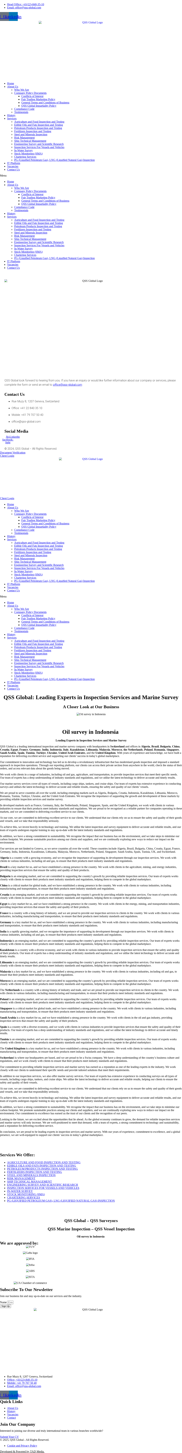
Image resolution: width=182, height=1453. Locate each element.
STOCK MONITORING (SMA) (26, 1194)
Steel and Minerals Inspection (30, 134)
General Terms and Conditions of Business (45, 102)
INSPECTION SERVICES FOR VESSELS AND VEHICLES (43, 1187)
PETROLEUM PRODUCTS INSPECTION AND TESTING (42, 1168)
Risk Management (24, 137)
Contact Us (13, 169)
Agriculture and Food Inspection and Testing (39, 121)
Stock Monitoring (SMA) (28, 153)
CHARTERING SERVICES (23, 1197)
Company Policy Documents (30, 92)
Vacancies (12, 166)
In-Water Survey (23, 150)
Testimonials (21, 112)
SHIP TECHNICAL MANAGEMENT (29, 1181)
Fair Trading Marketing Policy (38, 99)
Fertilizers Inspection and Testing (32, 131)
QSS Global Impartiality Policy (38, 105)
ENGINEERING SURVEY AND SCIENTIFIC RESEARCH (42, 1184)
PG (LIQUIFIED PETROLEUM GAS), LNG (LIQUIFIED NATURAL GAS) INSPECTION (61, 1200)
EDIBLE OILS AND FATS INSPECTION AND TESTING (41, 1165)
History (11, 115)
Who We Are (21, 89)
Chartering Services (25, 156)
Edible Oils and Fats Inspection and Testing (38, 124)
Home (10, 83)
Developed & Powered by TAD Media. (22, 1451)
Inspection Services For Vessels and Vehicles (39, 147)
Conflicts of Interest (32, 96)
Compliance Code (24, 108)
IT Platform (13, 163)
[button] (91, 175)
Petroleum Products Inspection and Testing (38, 128)
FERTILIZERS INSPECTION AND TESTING (34, 1171)
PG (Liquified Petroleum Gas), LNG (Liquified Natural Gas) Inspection (54, 159)
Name (3, 1302)
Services (12, 118)
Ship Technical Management (30, 140)
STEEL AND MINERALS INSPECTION (31, 1175)
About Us (12, 86)
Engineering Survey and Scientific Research (39, 144)
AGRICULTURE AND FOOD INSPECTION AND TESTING (44, 1162)
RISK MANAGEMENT (21, 1178)
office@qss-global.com (67, 385)
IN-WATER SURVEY (20, 1191)
